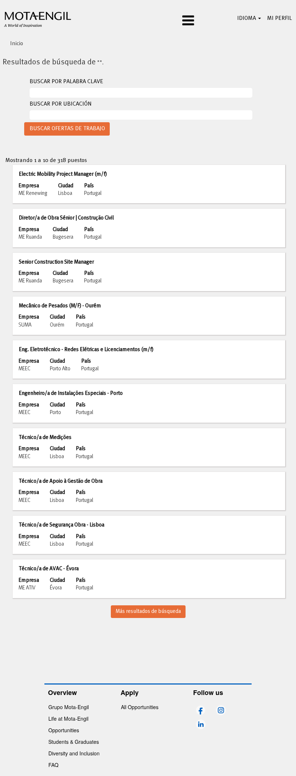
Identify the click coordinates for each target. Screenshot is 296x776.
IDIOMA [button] (247, 18)
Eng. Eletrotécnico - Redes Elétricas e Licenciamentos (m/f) (86, 350)
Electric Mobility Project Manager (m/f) (63, 174)
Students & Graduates (73, 741)
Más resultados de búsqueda (148, 611)
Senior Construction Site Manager (56, 262)
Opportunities (63, 730)
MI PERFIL (279, 18)
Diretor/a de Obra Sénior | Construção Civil (66, 218)
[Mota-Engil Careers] (38, 18)
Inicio (16, 43)
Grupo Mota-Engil (68, 707)
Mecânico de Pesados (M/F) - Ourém (60, 306)
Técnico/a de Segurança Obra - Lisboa (61, 525)
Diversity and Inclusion (74, 753)
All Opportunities (139, 707)
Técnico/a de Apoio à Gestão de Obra (61, 481)
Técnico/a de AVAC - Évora (49, 569)
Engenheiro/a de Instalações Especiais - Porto (71, 393)
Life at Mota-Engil (68, 718)
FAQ (53, 764)
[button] (148, 21)
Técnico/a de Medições (45, 438)
